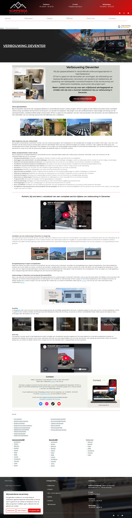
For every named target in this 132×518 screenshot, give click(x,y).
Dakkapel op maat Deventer (21, 429)
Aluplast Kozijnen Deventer (21, 421)
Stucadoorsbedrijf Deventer (58, 421)
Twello (15, 463)
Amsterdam (17, 442)
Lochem (16, 457)
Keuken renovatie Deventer (21, 435)
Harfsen (16, 450)
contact (84, 280)
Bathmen (16, 446)
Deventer (16, 448)
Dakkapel (44, 324)
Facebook (43, 399)
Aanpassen (11, 510)
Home (2, 28)
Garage (21, 324)
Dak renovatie (110, 324)
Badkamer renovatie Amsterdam (23, 425)
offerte (22, 282)
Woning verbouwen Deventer (58, 430)
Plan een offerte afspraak (83, 99)
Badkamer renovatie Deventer (22, 427)
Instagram (49, 399)
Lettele (15, 454)
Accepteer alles (34, 510)
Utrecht (16, 465)
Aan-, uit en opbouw (54, 493)
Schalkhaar (17, 459)
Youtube (57, 399)
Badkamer (88, 324)
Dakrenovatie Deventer (20, 431)
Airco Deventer (18, 419)
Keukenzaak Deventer (19, 433)
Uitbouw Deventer (55, 425)
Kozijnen (50, 489)
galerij (18, 310)
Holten (15, 452)
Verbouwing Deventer (56, 427)
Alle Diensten (52, 504)
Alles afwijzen (22, 510)
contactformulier (45, 394)
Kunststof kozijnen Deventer (58, 419)
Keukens (50, 501)
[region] (23, 502)
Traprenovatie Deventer (57, 423)
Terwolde (16, 461)
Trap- (66, 323)
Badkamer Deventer (19, 423)
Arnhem (16, 444)
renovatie (66, 325)
